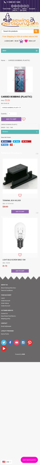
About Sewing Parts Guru (8, 288)
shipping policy (5, 318)
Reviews (5, 132)
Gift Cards (23, 10)
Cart (11, 41)
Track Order (7, 9)
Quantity (4, 114)
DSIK (23, 354)
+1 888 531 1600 (13, 2)
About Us (16, 9)
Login (7, 41)
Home (3, 60)
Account (32, 9)
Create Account (5, 300)
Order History (5, 303)
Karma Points (5, 334)
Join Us (14, 10)
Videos (24, 9)
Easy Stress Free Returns (8, 316)
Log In (3, 298)
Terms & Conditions (7, 290)
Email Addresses (6, 326)
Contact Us (4, 313)
